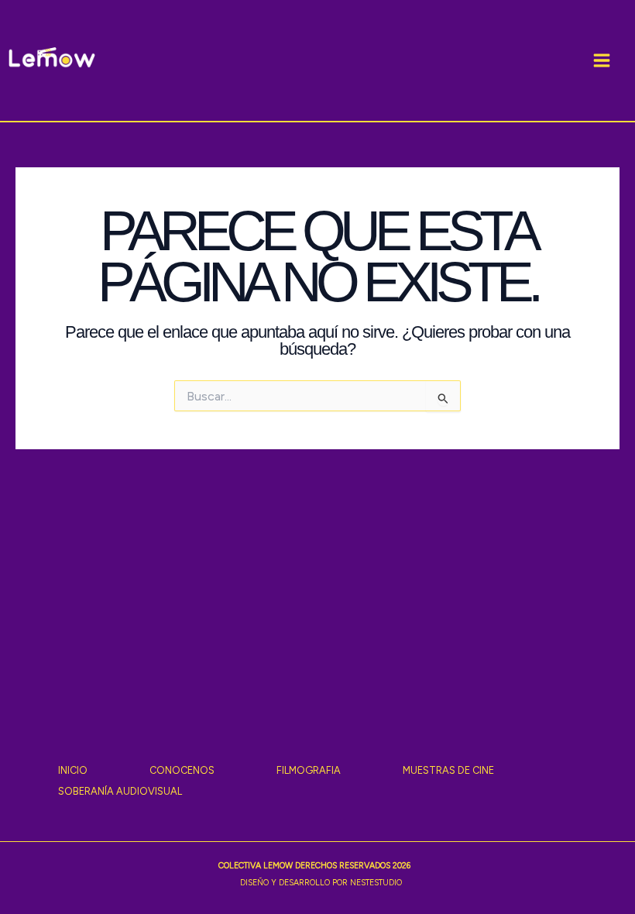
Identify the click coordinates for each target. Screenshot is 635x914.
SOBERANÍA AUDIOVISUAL (120, 791)
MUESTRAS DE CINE (448, 770)
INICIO (73, 770)
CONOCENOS (182, 770)
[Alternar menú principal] (602, 60)
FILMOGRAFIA (308, 770)
